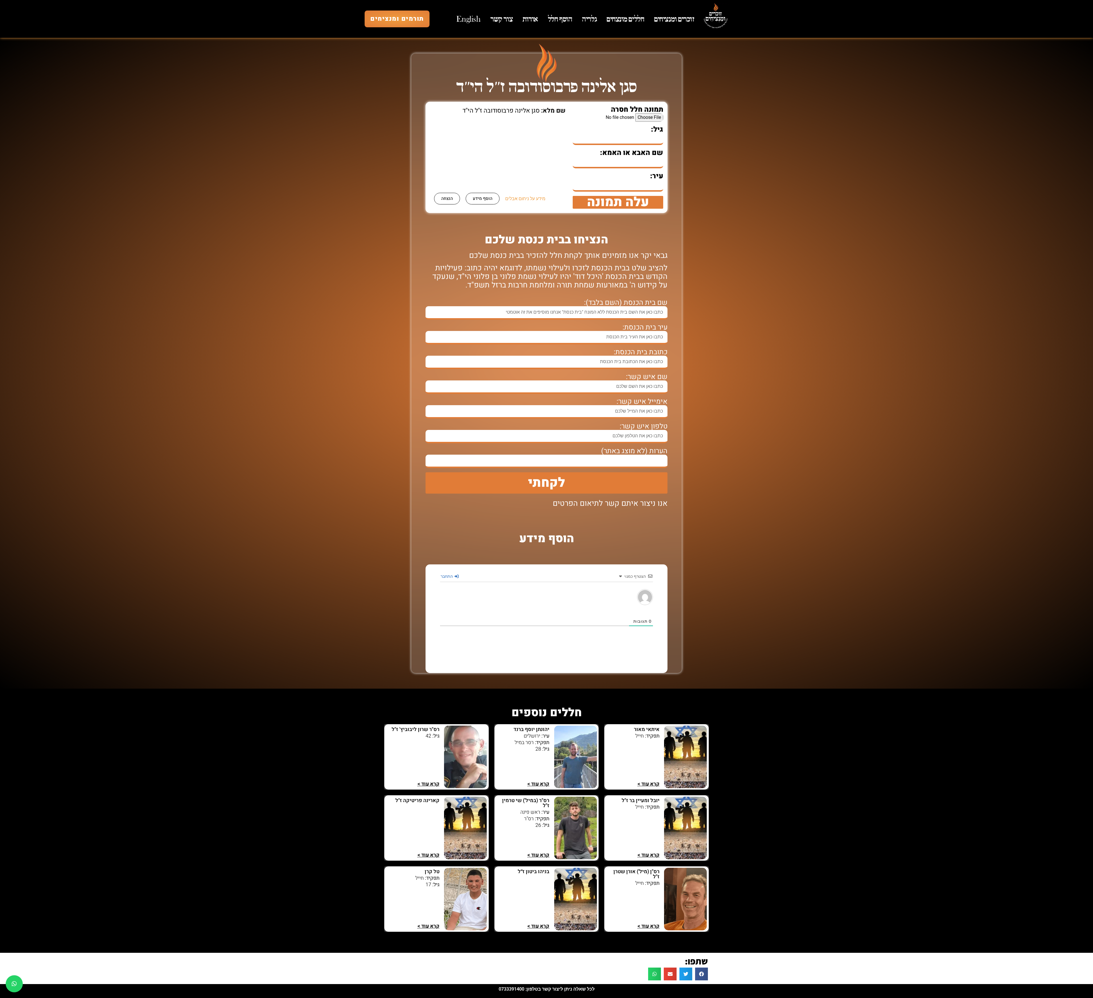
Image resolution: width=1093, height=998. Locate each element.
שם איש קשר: (646, 376)
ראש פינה (530, 812)
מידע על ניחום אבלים (525, 198)
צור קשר (501, 19)
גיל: (657, 129)
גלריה (589, 19)
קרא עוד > (648, 784)
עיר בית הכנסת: (644, 327)
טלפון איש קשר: (643, 426)
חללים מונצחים (625, 19)
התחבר (447, 576)
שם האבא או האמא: (631, 152)
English (468, 19)
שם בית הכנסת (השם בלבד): (625, 302)
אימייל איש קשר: (642, 401)
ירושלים (532, 736)
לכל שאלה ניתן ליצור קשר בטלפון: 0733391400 (547, 989)
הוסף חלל (560, 19)
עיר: (656, 176)
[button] (701, 974)
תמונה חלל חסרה (637, 109)
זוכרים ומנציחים (674, 19)
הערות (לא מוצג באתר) (634, 451)
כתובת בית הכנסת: (640, 352)
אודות (530, 19)
